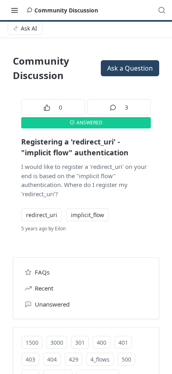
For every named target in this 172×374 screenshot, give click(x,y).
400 (101, 342)
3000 (56, 342)
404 (52, 359)
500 (126, 359)
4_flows (100, 359)
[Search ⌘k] (161, 10)
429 (73, 359)
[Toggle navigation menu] (14, 10)
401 (123, 342)
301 (80, 342)
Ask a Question (130, 68)
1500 (32, 342)
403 (30, 359)
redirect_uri (41, 215)
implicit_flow (87, 215)
